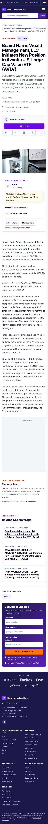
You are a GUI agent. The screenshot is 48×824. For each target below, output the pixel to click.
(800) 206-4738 (8, 713)
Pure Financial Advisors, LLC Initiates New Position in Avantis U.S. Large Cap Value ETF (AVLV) (22, 534)
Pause (44, 3)
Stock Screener (7, 781)
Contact (5, 747)
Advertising (6, 791)
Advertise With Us (31, 758)
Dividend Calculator (9, 775)
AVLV (6, 596)
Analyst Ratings (7, 771)
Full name (9, 618)
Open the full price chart (16, 213)
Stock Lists (29, 748)
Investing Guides (31, 745)
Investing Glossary (31, 751)
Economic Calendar (32, 778)
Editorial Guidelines (10, 501)
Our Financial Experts (9, 740)
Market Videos (30, 755)
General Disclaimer (29, 501)
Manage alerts (28, 223)
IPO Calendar (29, 781)
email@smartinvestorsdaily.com (14, 716)
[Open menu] (43, 9)
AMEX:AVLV (22, 38)
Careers (4, 750)
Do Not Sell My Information (11, 801)
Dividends (28, 771)
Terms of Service (21, 663)
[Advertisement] (24, 445)
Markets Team (10, 484)
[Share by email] (15, 132)
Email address (10, 627)
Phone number (11, 638)
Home (4, 25)
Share (25, 126)
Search (42, 15)
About (4, 736)
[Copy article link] (6, 132)
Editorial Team (22, 107)
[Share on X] (33, 132)
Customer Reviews (31, 738)
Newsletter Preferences (33, 734)
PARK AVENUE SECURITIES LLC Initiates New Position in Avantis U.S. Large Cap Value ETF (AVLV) (22, 574)
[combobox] (20, 15)
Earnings (28, 768)
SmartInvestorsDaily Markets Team (25, 102)
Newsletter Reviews (32, 741)
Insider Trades (30, 775)
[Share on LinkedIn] (24, 132)
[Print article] (41, 132)
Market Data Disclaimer (10, 805)
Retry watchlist (12, 223)
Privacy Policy (35, 663)
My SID (4, 778)
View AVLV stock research (17, 208)
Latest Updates (15, 25)
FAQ (3, 753)
